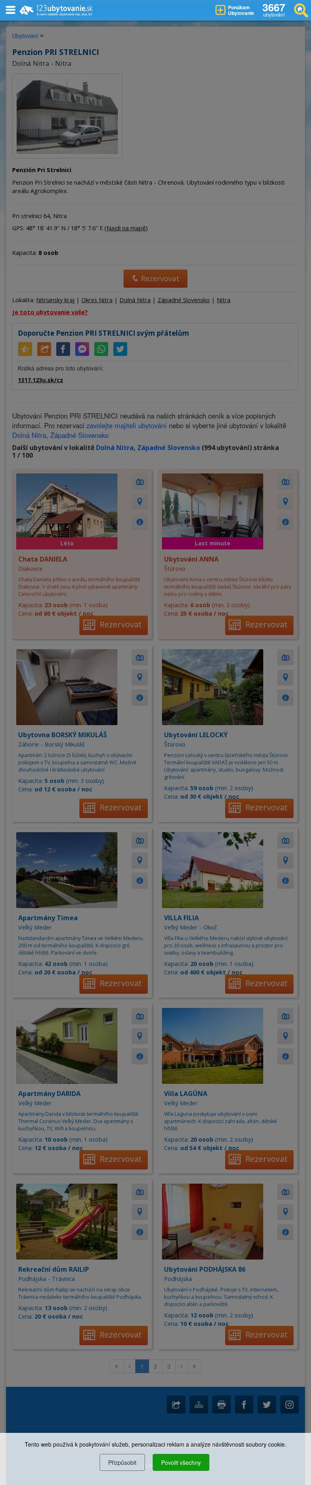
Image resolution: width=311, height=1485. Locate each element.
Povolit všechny (181, 1462)
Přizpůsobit (122, 1462)
